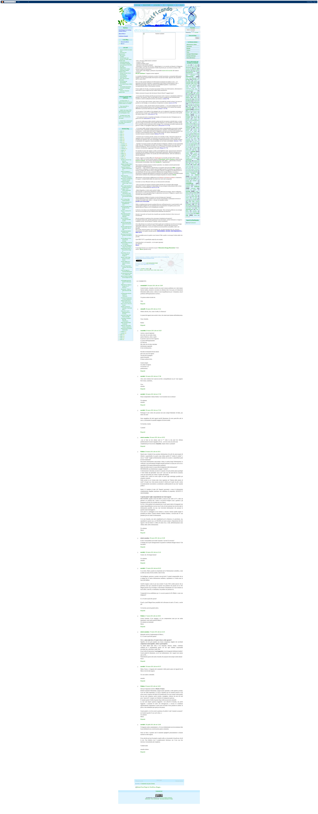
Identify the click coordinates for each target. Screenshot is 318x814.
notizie (193, 151)
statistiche (193, 200)
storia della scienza (193, 201)
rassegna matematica (195, 169)
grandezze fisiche (189, 123)
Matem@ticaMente (125, 41)
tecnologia (195, 203)
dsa (194, 101)
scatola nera (195, 179)
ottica (187, 155)
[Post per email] (150, 268)
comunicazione (189, 91)
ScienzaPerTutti (123, 77)
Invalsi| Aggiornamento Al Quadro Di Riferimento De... (126, 282)
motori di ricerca (196, 146)
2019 (121, 132)
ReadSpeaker (193, 222)
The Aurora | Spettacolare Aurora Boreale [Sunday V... (126, 196)
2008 (121, 337)
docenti (195, 100)
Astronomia (189, 46)
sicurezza (187, 196)
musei (188, 147)
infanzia (195, 125)
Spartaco (191, 66)
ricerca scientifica (191, 173)
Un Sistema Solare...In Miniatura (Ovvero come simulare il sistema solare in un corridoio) (125, 102)
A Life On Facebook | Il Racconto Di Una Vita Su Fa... (126, 173)
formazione (188, 116)
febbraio (123, 331)
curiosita (195, 94)
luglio (122, 151)
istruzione (187, 133)
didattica (188, 97)
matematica (188, 140)
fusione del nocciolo (167, 70)
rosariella (143, 330)
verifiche (192, 213)
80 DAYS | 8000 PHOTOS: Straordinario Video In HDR (126, 228)
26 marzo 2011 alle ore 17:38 (153, 376)
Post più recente (139, 781)
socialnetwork (188, 199)
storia (198, 200)
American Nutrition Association (126, 49)
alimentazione (188, 67)
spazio (187, 200)
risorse (197, 175)
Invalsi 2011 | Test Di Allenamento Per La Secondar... (125, 312)
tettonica (192, 206)
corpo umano (196, 92)
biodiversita (194, 78)
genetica (187, 118)
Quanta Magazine (123, 75)
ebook (198, 101)
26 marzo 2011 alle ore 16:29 (153, 330)
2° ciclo (195, 65)
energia (188, 105)
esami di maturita (193, 106)
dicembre (123, 143)
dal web (195, 96)
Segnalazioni (170, 5)
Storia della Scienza (191, 57)
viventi (195, 215)
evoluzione (196, 109)
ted (196, 204)
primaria (188, 164)
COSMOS (122, 56)
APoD (121, 51)
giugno (122, 153)
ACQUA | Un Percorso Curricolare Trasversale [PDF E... (126, 308)
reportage (195, 170)
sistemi (187, 197)
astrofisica (192, 75)
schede (187, 180)
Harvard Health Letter (124, 58)
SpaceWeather (123, 82)
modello (191, 145)
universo (187, 211)
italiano (192, 133)
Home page (137, 5)
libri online (197, 136)
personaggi (188, 160)
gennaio (123, 333)
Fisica (188, 52)
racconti (187, 169)
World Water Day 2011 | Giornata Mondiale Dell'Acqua (126, 215)
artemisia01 (143, 285)
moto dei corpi (189, 146)
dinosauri (187, 98)
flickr (196, 115)
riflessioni (188, 175)
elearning (190, 103)
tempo (187, 206)
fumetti (195, 117)
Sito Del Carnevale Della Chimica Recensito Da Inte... (126, 224)
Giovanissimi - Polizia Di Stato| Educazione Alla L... (126, 290)
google (187, 122)
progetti (195, 164)
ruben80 (142, 309)
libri (192, 136)
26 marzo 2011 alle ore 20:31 (152, 451)
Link (177, 5)
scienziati (193, 188)
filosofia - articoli (189, 113)
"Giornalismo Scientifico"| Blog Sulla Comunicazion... (126, 320)
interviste (195, 130)
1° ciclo (188, 65)
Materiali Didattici (147, 5)
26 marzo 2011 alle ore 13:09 (155, 285)
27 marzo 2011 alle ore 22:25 (157, 632)
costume (197, 93)
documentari (188, 101)
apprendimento (189, 72)
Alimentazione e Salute (192, 44)
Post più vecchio (179, 781)
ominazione (188, 154)
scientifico (196, 185)
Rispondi (142, 303)
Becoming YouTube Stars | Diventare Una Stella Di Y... (126, 235)
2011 (121, 142)
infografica (188, 126)
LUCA (187, 66)
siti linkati (195, 197)
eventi (188, 109)
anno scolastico (196, 70)
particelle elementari (191, 156)
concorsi (188, 92)
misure (187, 145)
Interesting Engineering (124, 62)
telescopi (187, 205)
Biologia (188, 48)
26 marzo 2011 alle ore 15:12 (153, 309)
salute (191, 178)
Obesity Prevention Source (125, 73)
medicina (187, 141)
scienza (188, 186)
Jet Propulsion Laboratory (125, 63)
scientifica (195, 180)
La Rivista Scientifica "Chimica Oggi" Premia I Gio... (126, 183)
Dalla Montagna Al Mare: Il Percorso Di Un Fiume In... (126, 250)
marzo (122, 158)
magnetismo (191, 137)
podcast (193, 162)
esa (193, 105)
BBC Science (122, 55)
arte (198, 73)
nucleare (195, 153)
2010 (121, 334)
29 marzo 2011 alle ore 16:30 (152, 686)
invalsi (195, 131)
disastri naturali (195, 98)
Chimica (188, 50)
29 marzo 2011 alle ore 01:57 (153, 666)
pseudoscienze (196, 167)
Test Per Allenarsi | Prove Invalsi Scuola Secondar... (126, 240)
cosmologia (190, 93)
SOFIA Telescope (123, 81)
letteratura (193, 135)
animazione (188, 70)
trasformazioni (188, 208)
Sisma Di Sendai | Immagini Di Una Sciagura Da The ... (126, 277)
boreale (197, 79)
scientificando (188, 181)
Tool (164, 5)
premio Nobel (194, 163)
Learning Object (156, 5)
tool (196, 206)
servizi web (194, 195)
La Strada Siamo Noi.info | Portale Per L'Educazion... (126, 295)
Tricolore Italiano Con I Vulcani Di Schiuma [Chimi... (125, 263)
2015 (121, 135)
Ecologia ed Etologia (191, 55)
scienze (196, 186)
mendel (193, 141)
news (196, 150)
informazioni (189, 127)
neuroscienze (188, 150)
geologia (193, 120)
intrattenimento (188, 131)
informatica (195, 126)
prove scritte (188, 167)
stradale (190, 203)
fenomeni (187, 112)
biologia (187, 79)
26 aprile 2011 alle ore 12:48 (153, 724)
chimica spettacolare (191, 87)
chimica (194, 86)
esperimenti (188, 107)
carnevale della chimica (191, 82)
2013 (121, 139)
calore (189, 80)
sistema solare (194, 196)
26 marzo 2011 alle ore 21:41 (153, 552)
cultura (189, 94)
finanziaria (196, 113)
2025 (121, 131)
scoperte (194, 189)
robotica (187, 178)
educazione (196, 102)
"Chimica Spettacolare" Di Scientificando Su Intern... (126, 203)
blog (193, 79)
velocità (187, 213)
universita (194, 210)
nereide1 (142, 376)
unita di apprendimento (192, 208)
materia (195, 140)
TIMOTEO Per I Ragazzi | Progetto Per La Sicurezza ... (126, 286)
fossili (194, 116)
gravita (196, 123)
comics (187, 89)
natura (187, 148)
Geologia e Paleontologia (192, 53)
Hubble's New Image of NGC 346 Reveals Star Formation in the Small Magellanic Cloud (125, 111)
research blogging (189, 172)
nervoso (194, 148)
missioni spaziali (194, 143)
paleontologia (194, 155)
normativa (188, 151)
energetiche (197, 103)
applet (196, 71)
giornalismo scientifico (193, 121)
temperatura (194, 205)
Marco (141, 249)
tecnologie (188, 204)
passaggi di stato (189, 158)
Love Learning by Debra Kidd (126, 64)
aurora (187, 78)
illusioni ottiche (189, 125)
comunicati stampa (194, 89)
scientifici (188, 185)
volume (187, 216)
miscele (187, 143)
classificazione (188, 88)
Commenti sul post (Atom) (148, 783)
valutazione (194, 211)
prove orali (196, 165)
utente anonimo (144, 437)
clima (196, 88)
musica (192, 147)
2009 (121, 336)
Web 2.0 (122, 43)
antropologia (190, 71)
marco (195, 138)
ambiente (194, 68)
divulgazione (189, 100)
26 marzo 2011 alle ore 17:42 (153, 410)
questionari (195, 168)
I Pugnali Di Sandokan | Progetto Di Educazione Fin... (126, 168)
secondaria (194, 192)
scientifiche (189, 183)
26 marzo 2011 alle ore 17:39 (153, 394)
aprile (122, 156)
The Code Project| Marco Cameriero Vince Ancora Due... (126, 267)
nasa (196, 147)
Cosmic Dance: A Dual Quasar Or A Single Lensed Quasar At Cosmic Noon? (125, 122)
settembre (123, 148)
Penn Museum (123, 74)
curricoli (187, 96)
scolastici (187, 189)
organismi (195, 154)
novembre (123, 145)
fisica (187, 115)
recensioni (189, 170)
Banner (181, 5)
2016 (121, 134)
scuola (188, 191)
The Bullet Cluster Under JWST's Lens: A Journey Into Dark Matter (124, 117)
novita (187, 153)
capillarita (195, 80)
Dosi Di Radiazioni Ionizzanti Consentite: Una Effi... (126, 219)
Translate (196, 32)
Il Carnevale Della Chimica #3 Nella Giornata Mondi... (126, 208)
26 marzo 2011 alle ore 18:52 (157, 437)
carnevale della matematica (191, 84)
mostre (197, 145)
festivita (195, 112)
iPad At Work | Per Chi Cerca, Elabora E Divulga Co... (125, 254)
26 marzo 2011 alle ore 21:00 (157, 538)
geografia (187, 120)
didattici (195, 97)
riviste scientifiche (193, 176)
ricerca (195, 172)
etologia (196, 107)
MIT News (122, 66)
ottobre (122, 147)
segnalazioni (188, 194)
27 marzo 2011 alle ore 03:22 (153, 568)
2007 (121, 339)
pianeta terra (196, 160)
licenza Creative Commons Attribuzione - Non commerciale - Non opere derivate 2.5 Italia (159, 798)
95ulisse (142, 451)
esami (197, 105)
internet (187, 130)
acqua (196, 66)
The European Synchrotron (125, 86)
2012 (121, 140)
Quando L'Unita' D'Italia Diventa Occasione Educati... (125, 258)
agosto (122, 150)
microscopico (194, 142)
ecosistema (189, 102)
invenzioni (188, 132)
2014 (121, 137)
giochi (198, 120)
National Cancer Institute (125, 68)
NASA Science (123, 67)
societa (194, 199)
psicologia (189, 168)
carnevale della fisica (191, 83)
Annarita (143, 268)
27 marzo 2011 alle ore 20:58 (152, 616)
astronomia (189, 77)
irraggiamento (195, 132)
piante (189, 162)
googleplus (195, 122)
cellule (187, 85)
